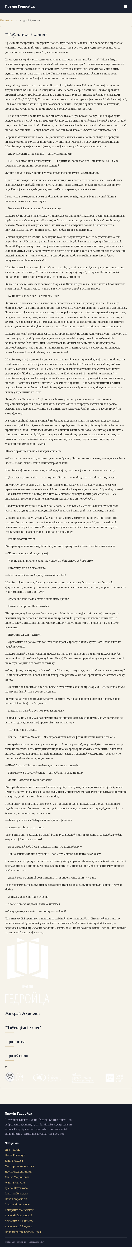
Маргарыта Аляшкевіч (19, 1166)
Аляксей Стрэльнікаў (18, 1215)
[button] (125, 6)
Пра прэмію (12, 1149)
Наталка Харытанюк (18, 1171)
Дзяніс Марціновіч (17, 1177)
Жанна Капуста (15, 1182)
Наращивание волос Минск (23, 1232)
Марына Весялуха (16, 1193)
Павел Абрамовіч (16, 1199)
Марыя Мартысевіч (17, 1204)
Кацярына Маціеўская (19, 1210)
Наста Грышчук (15, 1155)
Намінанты (6, 20)
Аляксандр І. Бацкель (19, 1221)
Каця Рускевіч (14, 1160)
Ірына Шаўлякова (16, 1188)
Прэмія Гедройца (20, 6)
